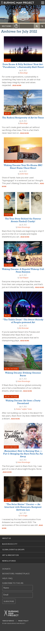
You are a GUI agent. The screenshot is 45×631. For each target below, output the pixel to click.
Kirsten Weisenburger (24, 227)
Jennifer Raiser (24, 174)
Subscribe (9, 601)
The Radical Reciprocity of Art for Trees (23, 118)
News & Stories (9, 561)
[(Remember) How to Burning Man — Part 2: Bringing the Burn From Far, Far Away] (23, 435)
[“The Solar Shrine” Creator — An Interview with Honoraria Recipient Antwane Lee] (23, 489)
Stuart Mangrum (23, 278)
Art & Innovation (10, 555)
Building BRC (9, 161)
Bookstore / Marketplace (16, 573)
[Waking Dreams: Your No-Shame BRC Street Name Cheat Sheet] (23, 150)
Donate (6, 569)
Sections (6, 26)
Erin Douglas (23, 515)
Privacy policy (23, 621)
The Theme (18, 161)
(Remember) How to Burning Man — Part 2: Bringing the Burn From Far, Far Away (23, 454)
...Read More (16, 85)
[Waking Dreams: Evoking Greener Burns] (23, 357)
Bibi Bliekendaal (24, 328)
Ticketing (8, 215)
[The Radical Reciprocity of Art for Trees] (23, 102)
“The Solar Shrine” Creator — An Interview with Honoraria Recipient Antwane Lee (23, 507)
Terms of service (8, 621)
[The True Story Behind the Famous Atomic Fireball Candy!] (23, 203)
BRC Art (7, 60)
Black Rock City (9, 544)
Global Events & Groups (13, 550)
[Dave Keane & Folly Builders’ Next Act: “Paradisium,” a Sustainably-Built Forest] (23, 48)
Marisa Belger (24, 73)
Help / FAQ (7, 578)
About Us (6, 538)
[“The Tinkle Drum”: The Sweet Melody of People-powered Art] (23, 304)
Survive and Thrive (11, 447)
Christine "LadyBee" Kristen (24, 409)
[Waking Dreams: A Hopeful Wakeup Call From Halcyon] (23, 253)
